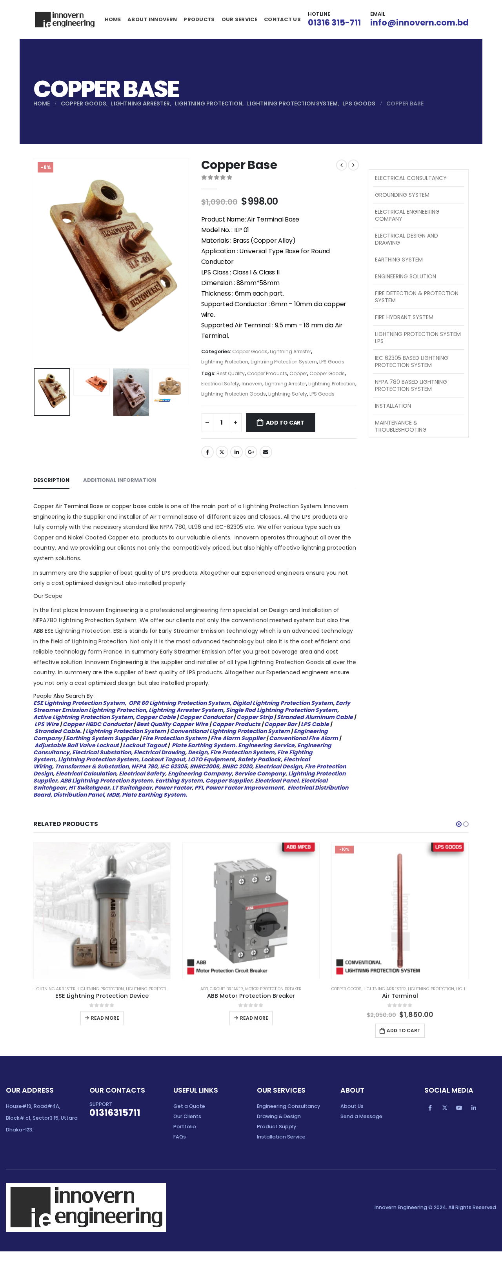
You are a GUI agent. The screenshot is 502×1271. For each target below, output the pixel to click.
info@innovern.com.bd (419, 22)
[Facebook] (430, 1108)
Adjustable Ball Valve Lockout (77, 745)
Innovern (252, 383)
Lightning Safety (287, 393)
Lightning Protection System (284, 361)
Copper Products (236, 724)
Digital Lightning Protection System (283, 703)
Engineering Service (266, 745)
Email (266, 452)
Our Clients (187, 1116)
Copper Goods (249, 351)
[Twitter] (445, 1108)
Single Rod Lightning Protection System (281, 710)
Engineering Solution (405, 276)
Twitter (222, 452)
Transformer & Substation (92, 766)
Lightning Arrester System (186, 710)
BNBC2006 (204, 766)
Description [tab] (51, 480)
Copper (298, 373)
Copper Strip (254, 717)
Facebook (207, 452)
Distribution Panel (78, 795)
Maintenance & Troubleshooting (401, 426)
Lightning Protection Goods (233, 393)
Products (199, 19)
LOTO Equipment (211, 759)
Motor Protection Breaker (273, 989)
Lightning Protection (224, 361)
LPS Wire (47, 724)
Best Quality (230, 373)
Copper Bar (280, 724)
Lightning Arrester (290, 351)
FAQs (179, 1136)
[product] (102, 910)
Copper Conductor (206, 717)
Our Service (239, 19)
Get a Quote (189, 1106)
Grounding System (402, 195)
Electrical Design (278, 766)
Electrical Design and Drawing (406, 239)
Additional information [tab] (119, 480)
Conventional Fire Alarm (303, 738)
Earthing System (179, 780)
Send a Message (361, 1116)
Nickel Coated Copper (98, 537)
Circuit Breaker (226, 989)
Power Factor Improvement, (246, 788)
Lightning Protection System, (99, 759)
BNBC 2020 (237, 766)
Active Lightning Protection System (83, 717)
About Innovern (152, 19)
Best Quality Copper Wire (172, 724)
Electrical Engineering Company (407, 215)
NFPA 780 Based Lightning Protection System (411, 385)
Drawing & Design (279, 1116)
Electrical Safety (220, 383)
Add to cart (285, 423)
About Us (352, 1106)
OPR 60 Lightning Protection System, (180, 703)
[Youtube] (459, 1108)
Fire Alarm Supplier (238, 738)
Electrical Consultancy (411, 178)
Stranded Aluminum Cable (315, 717)
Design (197, 752)
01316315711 (114, 1112)
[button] (458, 824)
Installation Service (281, 1136)
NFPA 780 (144, 766)
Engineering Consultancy (288, 1106)
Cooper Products (267, 373)
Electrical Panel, (277, 780)
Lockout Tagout (145, 745)
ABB (204, 989)
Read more (105, 1018)
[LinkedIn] (474, 1108)
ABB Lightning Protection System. (107, 780)
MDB (113, 795)
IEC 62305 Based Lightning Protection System (411, 361)
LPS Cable (314, 724)
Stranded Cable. (58, 731)
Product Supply (276, 1126)
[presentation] (35, 261)
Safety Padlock (259, 759)
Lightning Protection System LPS (418, 337)
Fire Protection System (174, 738)
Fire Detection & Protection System (416, 296)
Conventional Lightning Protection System (230, 731)
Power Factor (173, 788)
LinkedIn (236, 452)
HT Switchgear (89, 788)
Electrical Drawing (159, 752)
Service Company (260, 773)
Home (113, 19)
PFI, (199, 788)
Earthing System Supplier (102, 738)
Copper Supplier (229, 780)
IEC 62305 (173, 766)
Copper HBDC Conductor (98, 724)
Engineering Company (200, 773)
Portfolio (184, 1126)
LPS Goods (331, 361)
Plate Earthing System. (204, 745)
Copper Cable (156, 717)
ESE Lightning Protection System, (80, 703)
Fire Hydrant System (404, 317)
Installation (393, 406)
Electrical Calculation (86, 773)
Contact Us (282, 19)
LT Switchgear (131, 788)
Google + (251, 452)
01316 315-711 (334, 22)
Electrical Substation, (102, 752)
